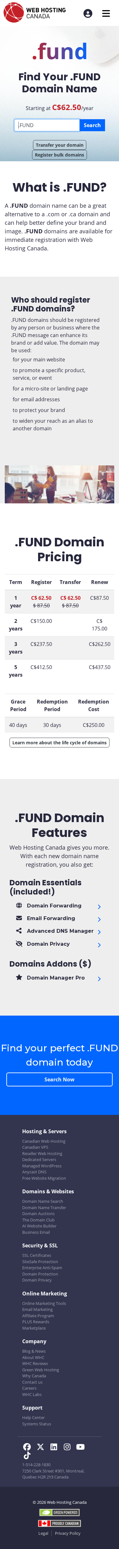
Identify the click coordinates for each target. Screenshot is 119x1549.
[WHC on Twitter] (42, 1447)
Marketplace (34, 1328)
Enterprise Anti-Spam (42, 1267)
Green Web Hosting (40, 1370)
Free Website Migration (44, 1178)
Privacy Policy (68, 1533)
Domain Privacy (37, 1280)
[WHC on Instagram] (69, 1447)
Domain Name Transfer (44, 1207)
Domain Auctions (38, 1213)
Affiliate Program (38, 1315)
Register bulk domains (59, 155)
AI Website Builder (39, 1226)
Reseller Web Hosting (42, 1153)
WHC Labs (32, 1394)
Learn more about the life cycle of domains (59, 743)
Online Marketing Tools (44, 1303)
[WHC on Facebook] (29, 1447)
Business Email (36, 1232)
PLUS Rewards (35, 1322)
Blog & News (34, 1351)
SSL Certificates (36, 1255)
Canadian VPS (35, 1147)
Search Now (59, 1079)
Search (92, 125)
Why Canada (34, 1376)
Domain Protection (40, 1274)
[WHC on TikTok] (28, 1456)
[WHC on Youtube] (82, 1447)
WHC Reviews (35, 1363)
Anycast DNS (34, 1172)
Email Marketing (37, 1309)
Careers (29, 1388)
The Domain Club (38, 1220)
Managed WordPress (42, 1166)
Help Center (33, 1417)
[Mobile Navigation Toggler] (106, 13)
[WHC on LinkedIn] (55, 1447)
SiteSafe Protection (40, 1261)
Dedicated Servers (39, 1159)
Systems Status (36, 1424)
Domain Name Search (42, 1201)
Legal (43, 1533)
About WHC (33, 1357)
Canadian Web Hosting (43, 1141)
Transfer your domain (59, 145)
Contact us (32, 1382)
